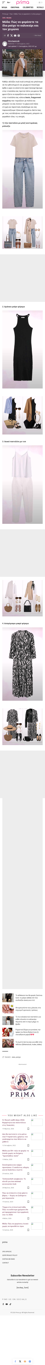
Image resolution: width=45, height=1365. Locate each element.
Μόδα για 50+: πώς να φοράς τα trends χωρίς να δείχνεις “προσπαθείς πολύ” (15, 1153)
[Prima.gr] (22, 2)
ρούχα (18, 1057)
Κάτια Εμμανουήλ (14, 41)
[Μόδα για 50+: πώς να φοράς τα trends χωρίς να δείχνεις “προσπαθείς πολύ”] (37, 1153)
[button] (4, 2)
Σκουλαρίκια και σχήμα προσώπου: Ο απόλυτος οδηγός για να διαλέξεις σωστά (15, 1167)
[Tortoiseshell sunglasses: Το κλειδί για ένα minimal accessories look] (37, 1181)
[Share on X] (11, 35)
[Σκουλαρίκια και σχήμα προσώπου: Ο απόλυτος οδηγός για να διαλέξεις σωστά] (37, 1167)
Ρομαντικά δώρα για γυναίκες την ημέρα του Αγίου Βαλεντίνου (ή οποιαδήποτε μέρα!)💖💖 (28, 1032)
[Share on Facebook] (8, 35)
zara (13, 1057)
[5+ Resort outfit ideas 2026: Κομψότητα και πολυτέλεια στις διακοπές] (37, 1122)
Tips (4, 17)
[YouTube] (6, 1304)
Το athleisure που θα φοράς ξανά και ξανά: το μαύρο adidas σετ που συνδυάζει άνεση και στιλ (29, 997)
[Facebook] (3, 1304)
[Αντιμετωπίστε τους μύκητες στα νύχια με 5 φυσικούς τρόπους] (8, 1009)
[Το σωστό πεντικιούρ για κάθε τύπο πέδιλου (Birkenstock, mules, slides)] (8, 1043)
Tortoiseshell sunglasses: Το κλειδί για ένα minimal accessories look (14, 1181)
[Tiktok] (10, 1304)
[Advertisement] (22, 278)
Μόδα (8, 17)
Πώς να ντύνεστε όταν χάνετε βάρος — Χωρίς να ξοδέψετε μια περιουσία (15, 1195)
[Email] (15, 35)
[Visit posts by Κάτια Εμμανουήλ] (4, 43)
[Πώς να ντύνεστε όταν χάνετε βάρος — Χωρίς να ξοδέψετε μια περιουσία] (37, 1195)
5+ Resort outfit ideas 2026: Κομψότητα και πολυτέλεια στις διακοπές (14, 1122)
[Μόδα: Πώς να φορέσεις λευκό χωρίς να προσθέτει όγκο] (37, 1226)
